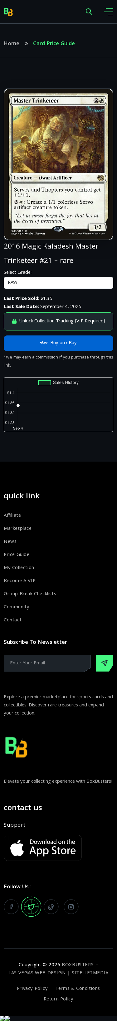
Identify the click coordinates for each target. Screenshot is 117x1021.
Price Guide (17, 555)
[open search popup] (89, 12)
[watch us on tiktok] (51, 906)
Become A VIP (20, 581)
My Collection (19, 568)
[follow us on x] (31, 906)
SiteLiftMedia (90, 973)
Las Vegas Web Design (37, 973)
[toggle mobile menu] (108, 11)
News (10, 542)
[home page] (8, 12)
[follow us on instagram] (71, 906)
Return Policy (59, 999)
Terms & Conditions (77, 989)
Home (11, 44)
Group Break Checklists (30, 594)
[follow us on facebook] (11, 906)
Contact (13, 620)
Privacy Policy (32, 989)
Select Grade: (18, 273)
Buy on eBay (63, 343)
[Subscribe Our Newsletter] (104, 663)
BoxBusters (78, 965)
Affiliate (12, 516)
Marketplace (18, 529)
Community (16, 607)
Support (14, 825)
